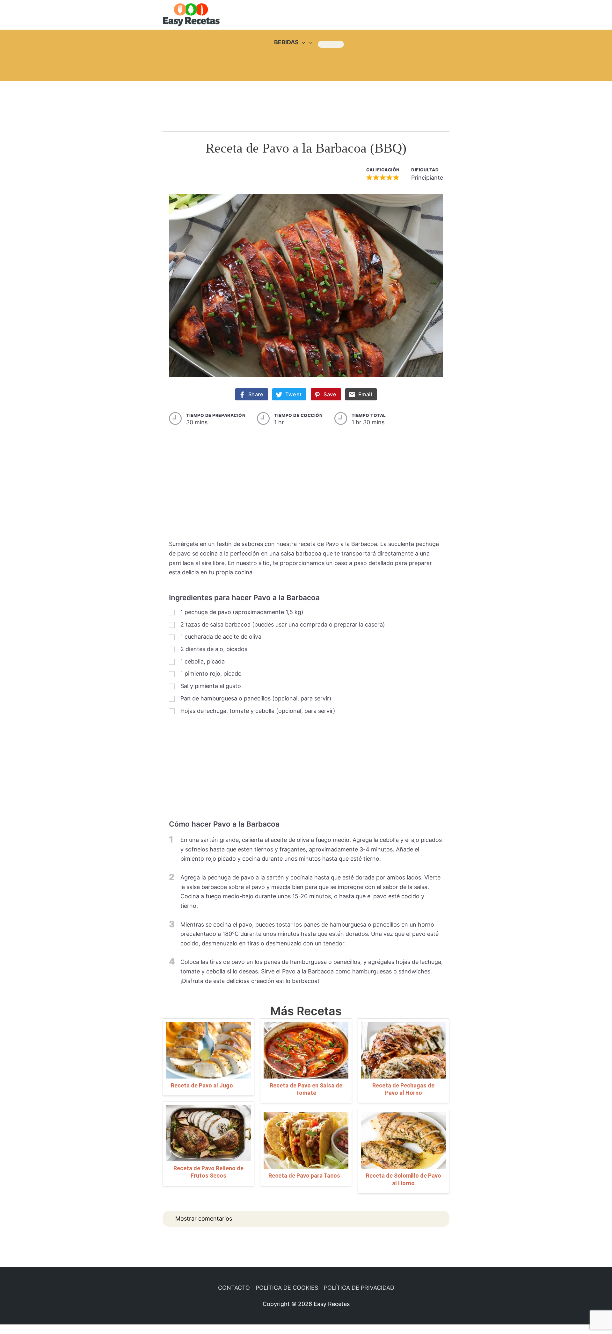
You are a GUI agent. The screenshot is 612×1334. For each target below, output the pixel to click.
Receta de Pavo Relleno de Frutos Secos (208, 1172)
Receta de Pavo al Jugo (202, 1085)
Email (365, 394)
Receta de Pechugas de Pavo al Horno (403, 1089)
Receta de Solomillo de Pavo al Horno (403, 1179)
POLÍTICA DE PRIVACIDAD (359, 1287)
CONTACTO (234, 1287)
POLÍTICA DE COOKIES (287, 1287)
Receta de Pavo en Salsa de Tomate (306, 1089)
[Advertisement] (306, 100)
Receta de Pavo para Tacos (304, 1175)
